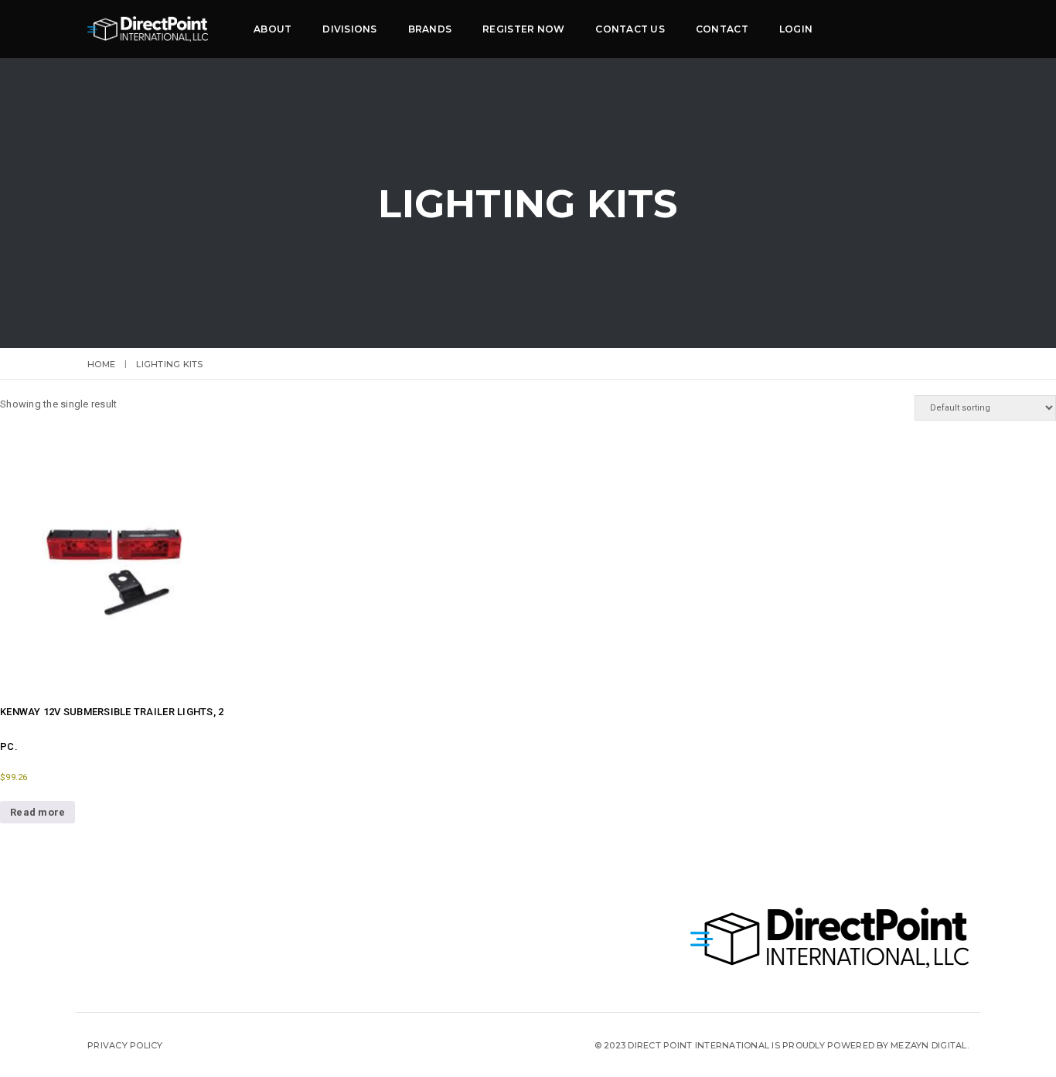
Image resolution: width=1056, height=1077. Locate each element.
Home (101, 364)
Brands (430, 29)
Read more (37, 812)
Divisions (349, 29)
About (272, 29)
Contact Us (630, 29)
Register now (523, 29)
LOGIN (795, 29)
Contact (722, 29)
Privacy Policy (125, 1045)
